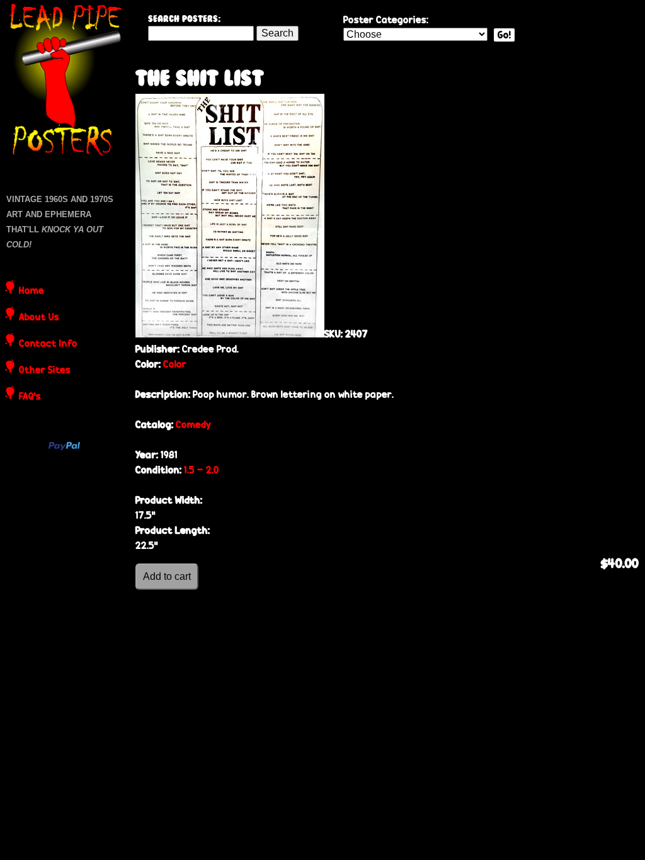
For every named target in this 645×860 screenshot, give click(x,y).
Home (31, 291)
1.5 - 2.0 (201, 470)
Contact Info (48, 344)
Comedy (193, 424)
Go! (504, 35)
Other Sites (45, 370)
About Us (39, 318)
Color (174, 364)
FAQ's (30, 397)
